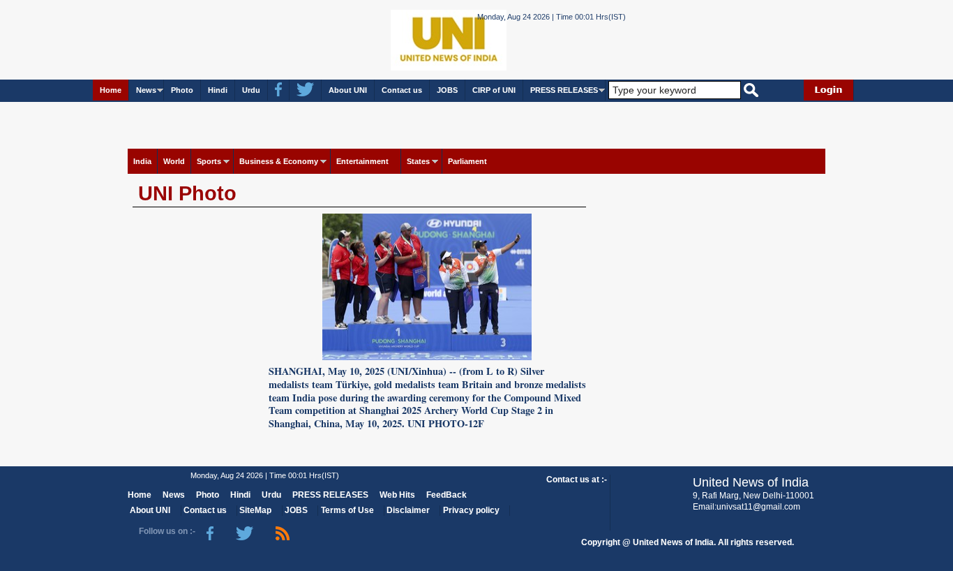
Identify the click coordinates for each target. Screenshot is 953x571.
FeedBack (446, 495)
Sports (209, 161)
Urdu (251, 90)
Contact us (402, 90)
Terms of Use (347, 510)
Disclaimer (408, 510)
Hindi (217, 90)
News (146, 90)
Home (110, 90)
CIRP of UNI (494, 90)
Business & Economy (278, 161)
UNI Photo (187, 193)
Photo (182, 90)
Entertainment (362, 161)
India (142, 161)
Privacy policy (471, 510)
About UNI (348, 90)
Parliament (467, 161)
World (174, 161)
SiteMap (255, 510)
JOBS (447, 90)
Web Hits (397, 495)
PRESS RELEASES (564, 90)
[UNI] (411, 39)
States (418, 161)
